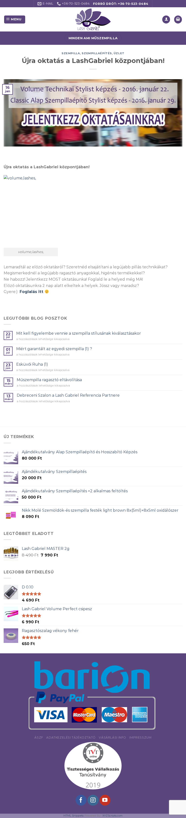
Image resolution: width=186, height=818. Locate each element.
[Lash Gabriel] (93, 19)
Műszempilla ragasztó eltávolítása (49, 380)
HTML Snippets (73, 815)
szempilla (71, 53)
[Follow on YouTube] (105, 800)
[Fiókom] (166, 19)
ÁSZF (38, 737)
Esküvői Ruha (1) (32, 364)
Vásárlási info (112, 737)
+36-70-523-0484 (133, 4)
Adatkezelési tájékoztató (71, 737)
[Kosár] (178, 19)
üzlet (119, 53)
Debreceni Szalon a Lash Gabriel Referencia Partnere (68, 395)
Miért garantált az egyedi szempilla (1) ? (54, 349)
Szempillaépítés (97, 53)
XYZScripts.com (112, 815)
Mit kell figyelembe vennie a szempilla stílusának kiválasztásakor (78, 333)
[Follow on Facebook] (81, 800)
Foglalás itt (32, 291)
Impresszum (140, 737)
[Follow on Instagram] (92, 800)
